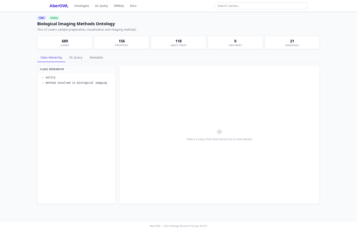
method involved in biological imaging (76, 82)
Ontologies (81, 6)
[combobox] (261, 5)
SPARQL (119, 6)
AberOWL (59, 5)
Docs (133, 6)
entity (51, 77)
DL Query (101, 6)
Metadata (96, 57)
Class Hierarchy (51, 57)
